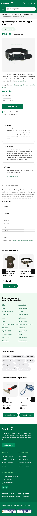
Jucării (20, 311)
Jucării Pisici (6, 337)
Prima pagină (5, 14)
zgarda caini (16, 241)
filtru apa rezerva (8, 365)
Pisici (3, 308)
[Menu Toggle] (2, 9)
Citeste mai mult (21, 81)
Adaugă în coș (12, 106)
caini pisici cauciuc (22, 365)
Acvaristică (22, 305)
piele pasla (30, 361)
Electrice (5, 315)
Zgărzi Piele (22, 318)
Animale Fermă (7, 334)
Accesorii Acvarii (7, 311)
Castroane (21, 328)
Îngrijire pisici (6, 331)
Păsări (4, 321)
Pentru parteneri (26, 276)
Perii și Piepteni (23, 315)
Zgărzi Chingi (22, 331)
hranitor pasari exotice (9, 369)
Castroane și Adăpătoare (10, 324)
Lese (3, 318)
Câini (11, 14)
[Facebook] (3, 487)
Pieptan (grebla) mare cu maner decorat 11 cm (8, 401)
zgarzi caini (24, 241)
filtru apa (6, 356)
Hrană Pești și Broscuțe (25, 324)
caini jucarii (30, 356)
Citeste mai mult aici (12, 176)
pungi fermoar (20, 361)
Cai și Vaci (5, 341)
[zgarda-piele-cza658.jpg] (18, 55)
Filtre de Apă (22, 341)
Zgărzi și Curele (18, 14)
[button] (6, 201)
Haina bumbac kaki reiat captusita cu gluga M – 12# (9, 273)
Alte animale (22, 337)
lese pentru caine (24, 369)
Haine (20, 334)
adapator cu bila (7, 361)
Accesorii (5, 328)
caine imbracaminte (17, 356)
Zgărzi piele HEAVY (29, 14)
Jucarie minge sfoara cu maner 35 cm (26, 401)
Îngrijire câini (22, 321)
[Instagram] (6, 487)
